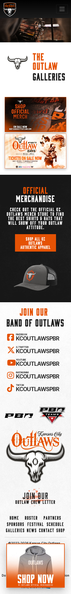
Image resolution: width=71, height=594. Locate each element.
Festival (35, 524)
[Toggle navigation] (62, 9)
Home (14, 517)
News (32, 530)
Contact (46, 530)
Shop (60, 530)
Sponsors (15, 524)
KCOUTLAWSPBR (37, 337)
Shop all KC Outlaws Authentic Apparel (36, 242)
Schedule (55, 524)
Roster (31, 517)
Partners (52, 517)
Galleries (15, 530)
